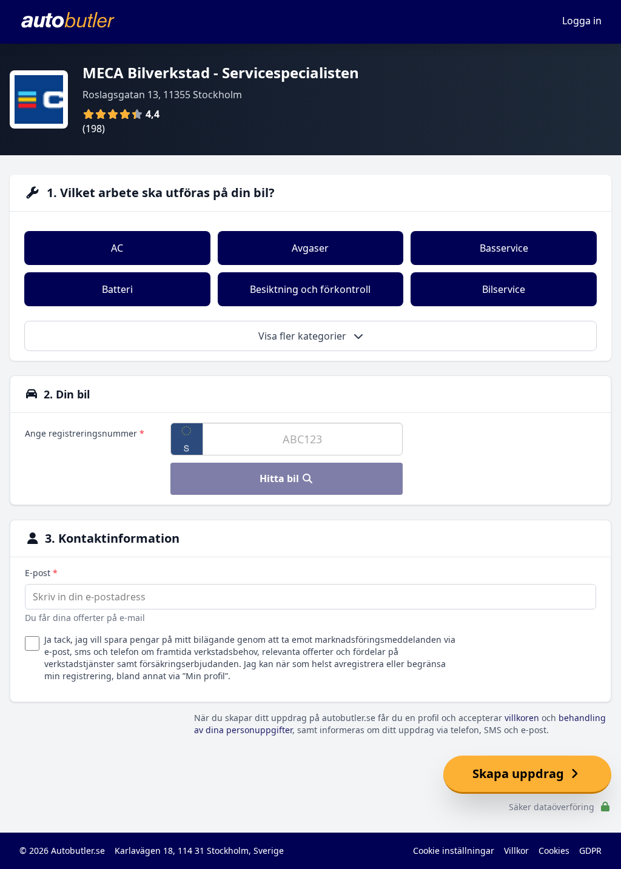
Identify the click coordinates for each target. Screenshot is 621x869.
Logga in (582, 20)
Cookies (554, 850)
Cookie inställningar (453, 850)
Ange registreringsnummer (84, 433)
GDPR (590, 850)
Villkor (516, 850)
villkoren (522, 717)
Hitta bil (280, 478)
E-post (41, 573)
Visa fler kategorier (303, 336)
